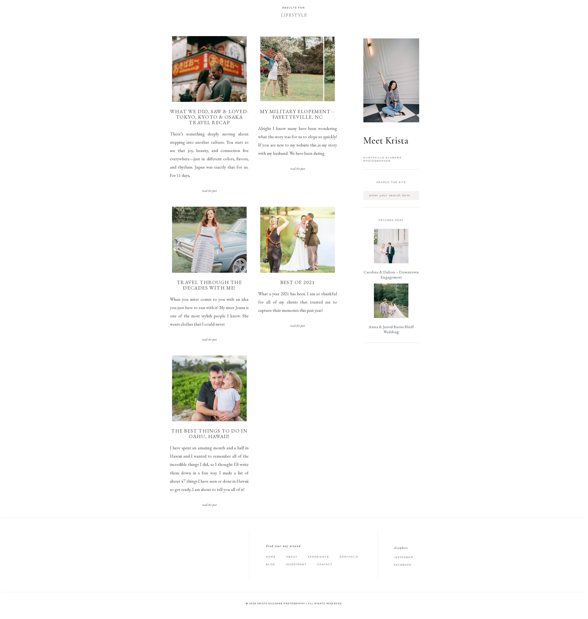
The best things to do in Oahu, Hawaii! (209, 433)
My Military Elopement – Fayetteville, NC (297, 114)
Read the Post (209, 191)
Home (271, 557)
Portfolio (349, 557)
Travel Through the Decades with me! (209, 285)
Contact (324, 564)
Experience (318, 557)
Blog (270, 564)
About (291, 557)
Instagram (403, 557)
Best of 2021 (297, 282)
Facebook (403, 565)
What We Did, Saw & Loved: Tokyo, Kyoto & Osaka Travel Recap (209, 117)
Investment (296, 564)
